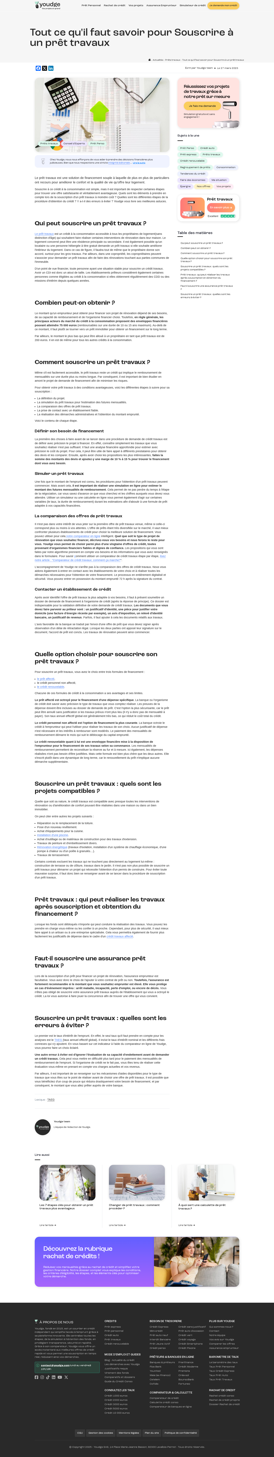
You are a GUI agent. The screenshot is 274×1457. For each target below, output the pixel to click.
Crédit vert (185, 1335)
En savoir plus (220, 207)
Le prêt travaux (44, 233)
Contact (214, 1331)
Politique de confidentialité (181, 1433)
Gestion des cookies (100, 1433)
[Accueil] (47, 4)
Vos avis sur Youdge (221, 1339)
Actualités (158, 60)
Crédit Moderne (188, 1367)
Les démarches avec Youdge (120, 1364)
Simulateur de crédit (193, 5)
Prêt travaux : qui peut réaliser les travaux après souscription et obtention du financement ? (205, 278)
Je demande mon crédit (223, 5)
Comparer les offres (222, 1344)
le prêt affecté (45, 678)
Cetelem (155, 1379)
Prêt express (188, 154)
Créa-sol (183, 1375)
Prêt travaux (112, 1339)
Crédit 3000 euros (115, 1404)
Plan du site (152, 1433)
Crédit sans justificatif (191, 1327)
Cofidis (154, 1384)
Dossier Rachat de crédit (224, 1404)
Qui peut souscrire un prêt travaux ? (202, 243)
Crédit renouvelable (192, 161)
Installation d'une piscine (52, 835)
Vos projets (136, 5)
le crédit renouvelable (50, 686)
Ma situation (219, 180)
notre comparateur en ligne (82, 536)
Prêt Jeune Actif (160, 1344)
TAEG (58, 1040)
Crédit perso (158, 1348)
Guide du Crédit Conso (118, 1381)
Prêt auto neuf (159, 1335)
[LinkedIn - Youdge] (54, 1377)
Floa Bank (155, 1367)
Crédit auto (207, 148)
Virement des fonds (116, 1373)
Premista (184, 1371)
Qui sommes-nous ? (221, 1327)
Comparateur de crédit (164, 1398)
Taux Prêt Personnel (222, 1367)
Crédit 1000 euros (115, 1396)
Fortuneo (184, 1384)
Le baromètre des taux (223, 1362)
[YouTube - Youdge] (61, 1377)
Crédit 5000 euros (115, 1408)
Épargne (185, 186)
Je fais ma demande (202, 106)
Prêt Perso (97, 143)
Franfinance (185, 1362)
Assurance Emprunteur (161, 5)
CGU (80, 1433)
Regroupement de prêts (195, 167)
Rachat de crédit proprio (224, 1400)
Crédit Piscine (187, 1348)
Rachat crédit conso (221, 1396)
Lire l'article (46, 1225)
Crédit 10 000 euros (117, 1413)
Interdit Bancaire (160, 1339)
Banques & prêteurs (162, 1362)
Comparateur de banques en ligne (171, 1407)
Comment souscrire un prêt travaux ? (203, 253)
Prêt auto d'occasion (191, 1331)
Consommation (225, 167)
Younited (155, 1371)
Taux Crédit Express (221, 1371)
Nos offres (203, 186)
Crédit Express (159, 1327)
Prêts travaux (172, 60)
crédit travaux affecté (120, 936)
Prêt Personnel (91, 5)
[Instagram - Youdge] (43, 1377)
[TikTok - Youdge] (48, 1377)
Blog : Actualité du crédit (119, 1360)
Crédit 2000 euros (115, 1400)
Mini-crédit (156, 1331)
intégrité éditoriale (119, 163)
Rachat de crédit (114, 5)
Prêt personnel (113, 1331)
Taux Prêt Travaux (220, 1379)
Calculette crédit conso (164, 1402)
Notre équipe (217, 1335)
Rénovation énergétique (52, 847)
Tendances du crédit (192, 174)
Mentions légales (129, 1433)
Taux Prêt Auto (218, 1375)
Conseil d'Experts (74, 143)
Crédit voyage (187, 1339)
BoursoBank (186, 1379)
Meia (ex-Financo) (160, 1375)
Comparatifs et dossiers (119, 1377)
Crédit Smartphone (190, 1344)
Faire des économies (192, 180)
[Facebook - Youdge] (37, 1377)
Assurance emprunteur (224, 1348)
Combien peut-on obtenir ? (196, 248)
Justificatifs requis (116, 1368)
